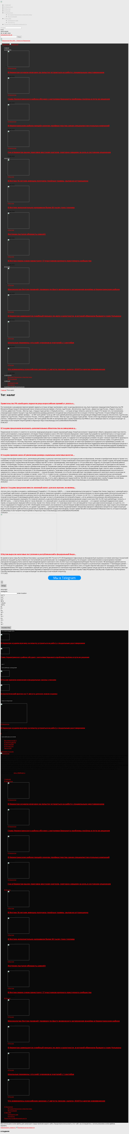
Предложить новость (8, 1128)
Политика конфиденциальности (15, 24)
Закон (7, 748)
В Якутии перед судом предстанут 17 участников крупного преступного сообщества (49, 261)
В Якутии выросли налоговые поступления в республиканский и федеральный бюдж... (38, 554)
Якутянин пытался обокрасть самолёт (27, 234)
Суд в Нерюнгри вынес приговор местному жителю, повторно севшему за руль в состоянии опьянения (59, 152)
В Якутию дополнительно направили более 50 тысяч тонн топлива (41, 207)
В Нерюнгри (8, 7)
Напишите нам (13, 20)
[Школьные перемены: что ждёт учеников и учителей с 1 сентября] (18, 337)
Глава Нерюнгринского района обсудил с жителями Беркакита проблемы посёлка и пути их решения (59, 99)
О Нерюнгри (8, 13)
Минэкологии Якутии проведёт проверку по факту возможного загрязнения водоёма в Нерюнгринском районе (64, 289)
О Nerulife (7, 19)
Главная (3, 390)
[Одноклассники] (1, 2)
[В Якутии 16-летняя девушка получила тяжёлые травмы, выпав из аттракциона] (18, 175)
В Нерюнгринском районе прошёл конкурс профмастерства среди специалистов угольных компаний (59, 125)
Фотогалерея (12, 17)
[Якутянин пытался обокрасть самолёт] (18, 228)
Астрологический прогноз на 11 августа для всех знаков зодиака (29, 694)
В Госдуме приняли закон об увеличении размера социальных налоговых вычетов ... (38, 455)
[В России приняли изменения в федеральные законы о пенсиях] (5, 676)
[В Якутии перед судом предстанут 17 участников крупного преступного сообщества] (18, 255)
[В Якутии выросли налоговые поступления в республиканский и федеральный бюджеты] (29, 550)
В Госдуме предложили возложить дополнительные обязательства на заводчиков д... (38, 428)
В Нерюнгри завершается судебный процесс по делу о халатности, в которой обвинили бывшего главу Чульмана (64, 316)
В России (7, 11)
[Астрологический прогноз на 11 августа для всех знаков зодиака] (5, 690)
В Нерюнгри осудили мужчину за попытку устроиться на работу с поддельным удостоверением (56, 72)
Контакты (11, 22)
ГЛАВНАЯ (7, 5)
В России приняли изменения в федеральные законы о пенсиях (28, 680)
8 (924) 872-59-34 (6, 35)
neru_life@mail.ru (19, 773)
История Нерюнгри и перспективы (20, 15)
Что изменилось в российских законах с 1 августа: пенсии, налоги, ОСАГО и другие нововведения (56, 369)
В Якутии (7, 9)
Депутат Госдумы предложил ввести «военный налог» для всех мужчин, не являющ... (38, 487)
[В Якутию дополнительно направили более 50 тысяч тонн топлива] (18, 201)
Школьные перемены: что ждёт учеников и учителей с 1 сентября (41, 342)
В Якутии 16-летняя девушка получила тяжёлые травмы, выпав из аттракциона (48, 181)
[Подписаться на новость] (25, 1128)
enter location (22, 593)
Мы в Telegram (64, 578)
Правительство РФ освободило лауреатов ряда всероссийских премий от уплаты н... (38, 403)
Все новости (10, 741)
